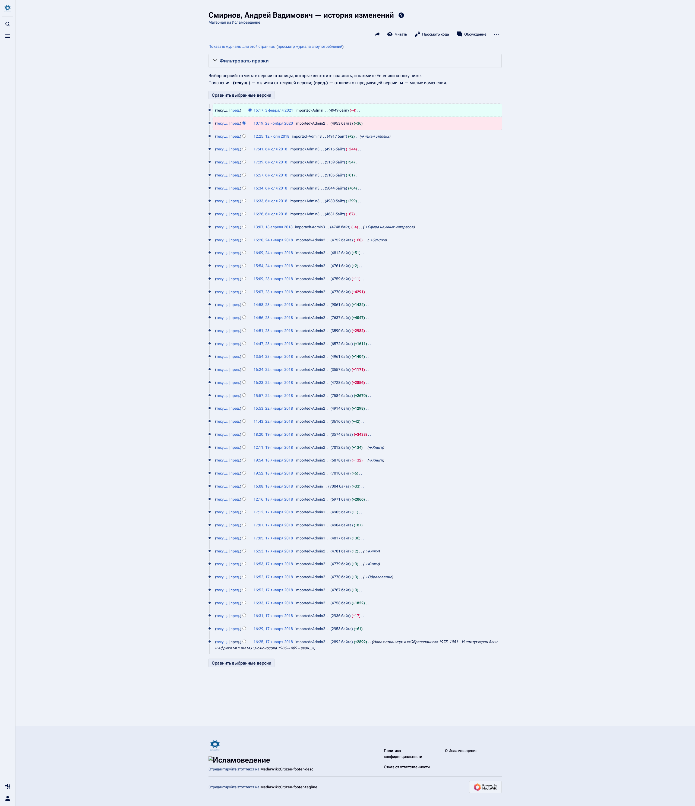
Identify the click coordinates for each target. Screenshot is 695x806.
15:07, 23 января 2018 (273, 292)
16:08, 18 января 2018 (273, 486)
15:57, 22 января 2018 (273, 395)
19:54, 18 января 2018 (273, 460)
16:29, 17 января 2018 (273, 629)
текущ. (222, 123)
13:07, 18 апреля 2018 (273, 227)
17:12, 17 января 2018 (273, 512)
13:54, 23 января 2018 (273, 356)
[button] (355, 61)
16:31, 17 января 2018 (273, 616)
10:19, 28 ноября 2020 (273, 123)
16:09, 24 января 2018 (273, 253)
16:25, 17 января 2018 (273, 642)
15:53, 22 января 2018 (273, 408)
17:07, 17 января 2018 (273, 525)
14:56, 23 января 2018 (273, 317)
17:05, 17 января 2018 (273, 538)
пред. (235, 110)
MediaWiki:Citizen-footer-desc (286, 769)
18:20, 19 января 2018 (273, 434)
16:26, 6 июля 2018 (270, 214)
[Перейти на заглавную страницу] (7, 8)
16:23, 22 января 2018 (273, 382)
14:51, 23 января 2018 (273, 330)
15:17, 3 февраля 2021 (273, 110)
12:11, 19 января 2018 (273, 447)
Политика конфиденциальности (403, 753)
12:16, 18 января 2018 (273, 499)
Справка (401, 15)
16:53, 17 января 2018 (273, 551)
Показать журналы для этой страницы (242, 46)
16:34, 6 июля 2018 (270, 188)
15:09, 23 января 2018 (273, 279)
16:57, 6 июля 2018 (270, 175)
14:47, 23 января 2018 (273, 344)
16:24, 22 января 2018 (273, 369)
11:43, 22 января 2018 (273, 421)
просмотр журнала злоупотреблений (310, 46)
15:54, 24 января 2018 (273, 266)
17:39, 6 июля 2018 (270, 162)
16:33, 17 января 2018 (273, 603)
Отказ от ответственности (407, 767)
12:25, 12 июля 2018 (271, 136)
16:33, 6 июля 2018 (270, 201)
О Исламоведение (461, 750)
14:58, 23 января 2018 (273, 304)
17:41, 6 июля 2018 (270, 149)
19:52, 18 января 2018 (273, 473)
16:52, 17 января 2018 (273, 577)
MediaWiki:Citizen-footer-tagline (288, 787)
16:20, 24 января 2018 (273, 240)
